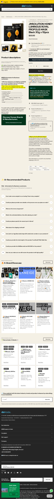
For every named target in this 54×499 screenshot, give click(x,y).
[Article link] (27, 283)
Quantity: (31, 63)
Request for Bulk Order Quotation (40, 59)
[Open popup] (43, 43)
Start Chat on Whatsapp (37, 96)
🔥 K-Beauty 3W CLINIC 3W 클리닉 (26, 317)
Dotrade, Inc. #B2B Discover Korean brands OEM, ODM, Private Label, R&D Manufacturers (25, 415)
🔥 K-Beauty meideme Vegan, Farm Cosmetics (43, 281)
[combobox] (27, 9)
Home (2, 16)
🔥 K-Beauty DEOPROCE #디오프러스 (9, 317)
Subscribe (48, 479)
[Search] (51, 9)
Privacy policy (26, 484)
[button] (2, 5)
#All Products (9, 16)
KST (18, 417)
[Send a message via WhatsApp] (51, 491)
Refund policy (20, 484)
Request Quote (14, 494)
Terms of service (33, 484)
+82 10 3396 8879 (6, 452)
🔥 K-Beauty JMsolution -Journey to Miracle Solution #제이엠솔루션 (10, 282)
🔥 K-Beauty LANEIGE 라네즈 (27, 281)
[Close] (18, 483)
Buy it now (40, 71)
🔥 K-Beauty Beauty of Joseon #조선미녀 (43, 317)
